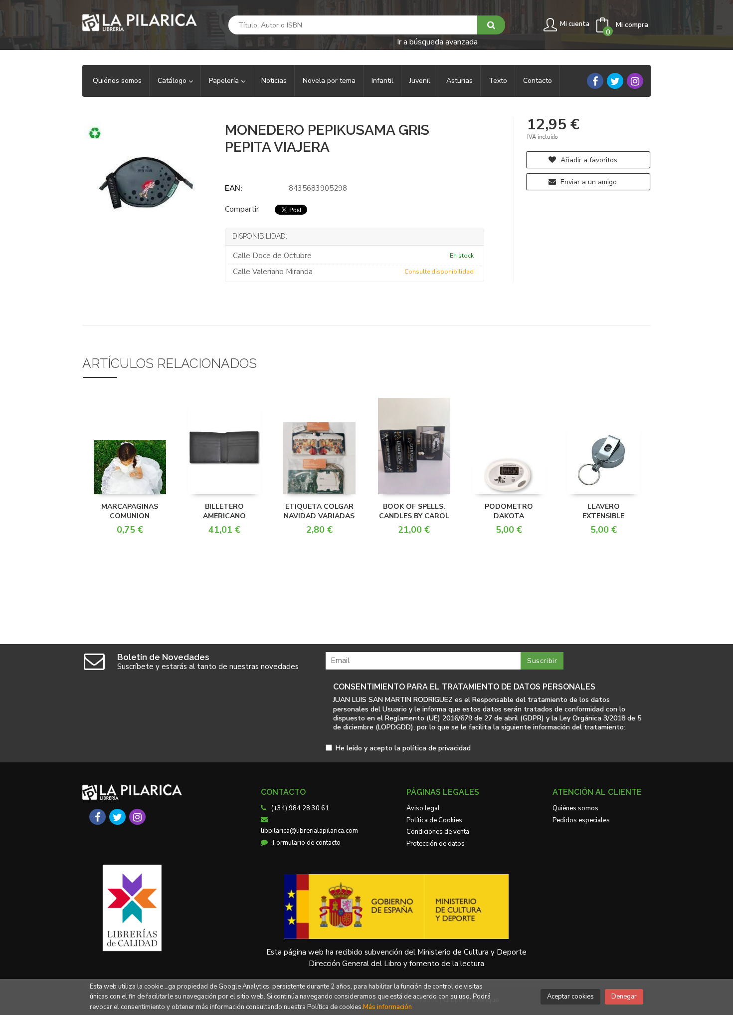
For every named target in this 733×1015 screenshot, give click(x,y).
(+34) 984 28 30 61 (300, 808)
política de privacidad (436, 748)
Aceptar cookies (570, 996)
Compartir (242, 209)
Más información (387, 1007)
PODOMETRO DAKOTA (509, 511)
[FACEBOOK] (595, 81)
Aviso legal (423, 808)
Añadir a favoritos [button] (587, 160)
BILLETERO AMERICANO (224, 511)
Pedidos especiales (581, 820)
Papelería (225, 80)
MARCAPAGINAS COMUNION (129, 511)
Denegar (624, 996)
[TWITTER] (615, 81)
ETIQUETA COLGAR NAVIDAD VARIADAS (319, 511)
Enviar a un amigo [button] (587, 182)
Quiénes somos (575, 808)
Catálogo (173, 80)
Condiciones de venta (437, 831)
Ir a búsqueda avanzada (437, 41)
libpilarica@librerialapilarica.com (309, 830)
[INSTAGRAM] (635, 81)
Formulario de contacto (307, 842)
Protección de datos (435, 843)
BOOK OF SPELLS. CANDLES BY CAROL (414, 511)
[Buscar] (491, 24)
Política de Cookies (434, 820)
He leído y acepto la (403, 748)
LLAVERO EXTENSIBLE (603, 511)
